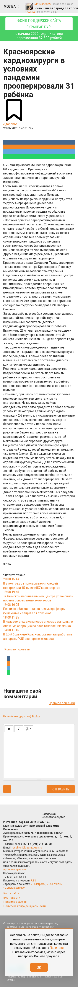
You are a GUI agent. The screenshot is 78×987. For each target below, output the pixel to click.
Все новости (11, 897)
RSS (33, 880)
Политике (57, 948)
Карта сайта (11, 893)
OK (39, 967)
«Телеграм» (38, 884)
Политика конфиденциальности (24, 906)
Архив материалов (14, 869)
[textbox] (39, 755)
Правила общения (62, 703)
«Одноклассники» (14, 887)
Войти (36, 716)
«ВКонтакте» (54, 884)
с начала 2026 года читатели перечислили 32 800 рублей (39, 29)
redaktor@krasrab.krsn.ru (27, 847)
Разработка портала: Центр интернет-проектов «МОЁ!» (35, 978)
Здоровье (10, 124)
